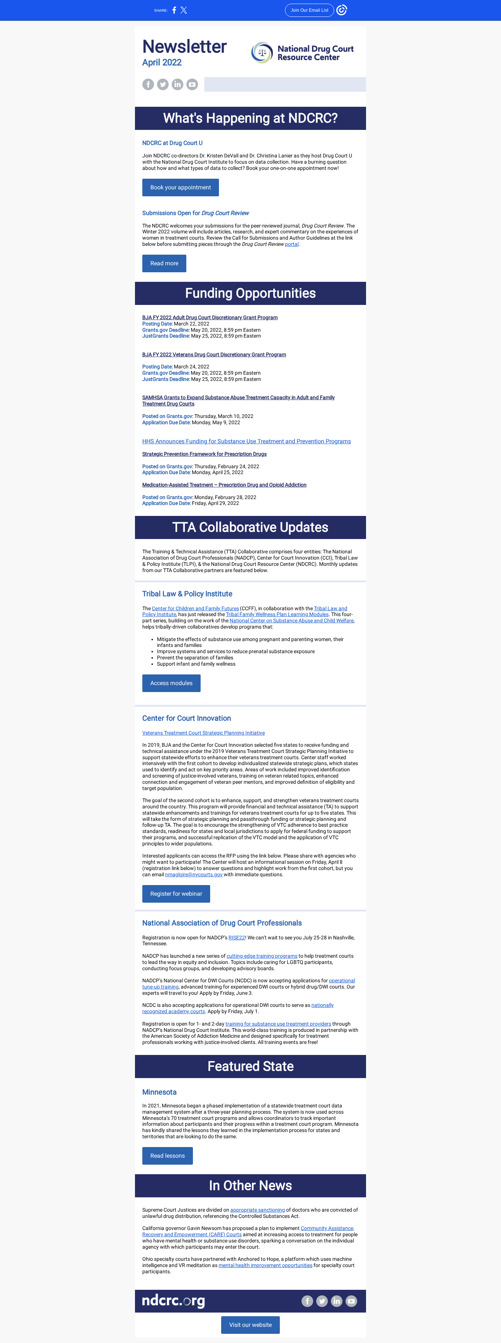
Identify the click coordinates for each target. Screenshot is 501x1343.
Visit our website (250, 1324)
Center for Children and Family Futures (195, 608)
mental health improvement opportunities (265, 1265)
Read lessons (167, 1155)
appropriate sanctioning (257, 1210)
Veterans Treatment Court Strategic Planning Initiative (203, 733)
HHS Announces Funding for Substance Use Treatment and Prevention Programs (246, 441)
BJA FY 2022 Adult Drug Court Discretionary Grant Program (210, 317)
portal (292, 244)
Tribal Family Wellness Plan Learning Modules (277, 614)
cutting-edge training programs (262, 956)
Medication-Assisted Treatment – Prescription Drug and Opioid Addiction (224, 485)
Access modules (171, 683)
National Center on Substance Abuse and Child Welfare (292, 620)
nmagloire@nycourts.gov (194, 874)
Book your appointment (180, 187)
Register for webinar (176, 893)
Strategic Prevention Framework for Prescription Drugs (204, 454)
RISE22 (236, 937)
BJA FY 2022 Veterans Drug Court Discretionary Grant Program (214, 354)
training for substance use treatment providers (278, 1024)
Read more (164, 263)
